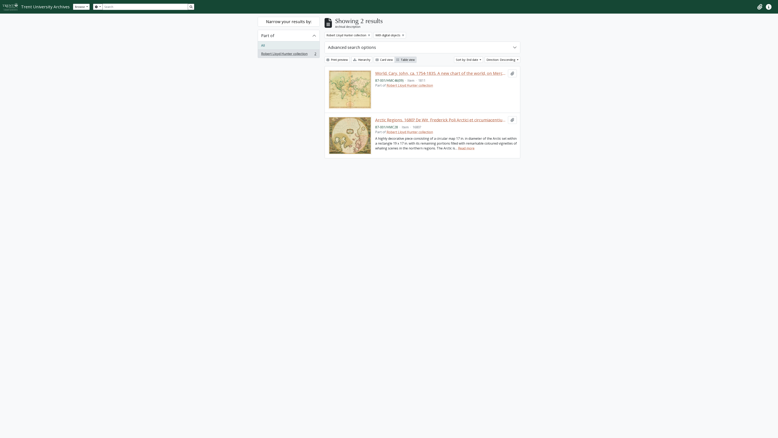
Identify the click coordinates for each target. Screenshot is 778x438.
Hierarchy (363, 60)
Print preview (339, 60)
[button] (759, 6)
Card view (386, 60)
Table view (407, 60)
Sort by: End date (467, 60)
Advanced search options (352, 47)
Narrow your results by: (289, 21)
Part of (267, 35)
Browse (80, 7)
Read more (466, 148)
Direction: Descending (501, 60)
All (263, 45)
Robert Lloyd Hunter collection (288, 55)
